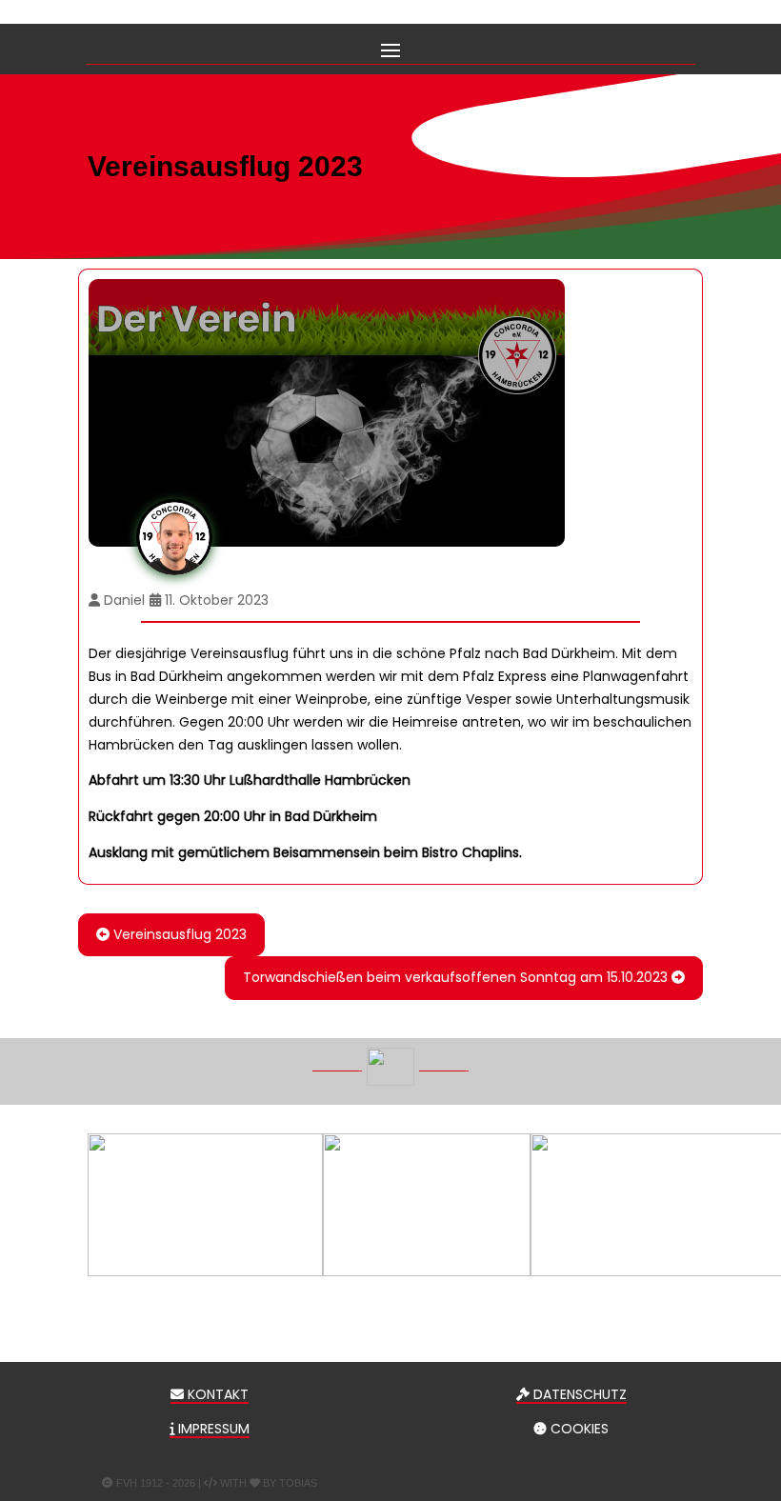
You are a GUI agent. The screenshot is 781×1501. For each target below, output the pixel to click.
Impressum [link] (212, 1428)
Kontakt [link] (216, 1394)
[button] (390, 48)
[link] (171, 934)
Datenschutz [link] (578, 1394)
